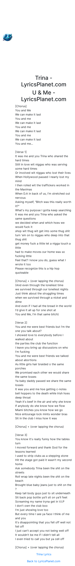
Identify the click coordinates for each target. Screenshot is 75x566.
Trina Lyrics (43, 554)
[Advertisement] (37, 37)
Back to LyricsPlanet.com (43, 561)
